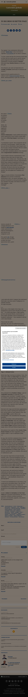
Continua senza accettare (21, 328)
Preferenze (14, 364)
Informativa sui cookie (10, 350)
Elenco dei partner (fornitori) (8, 359)
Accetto (14, 367)
